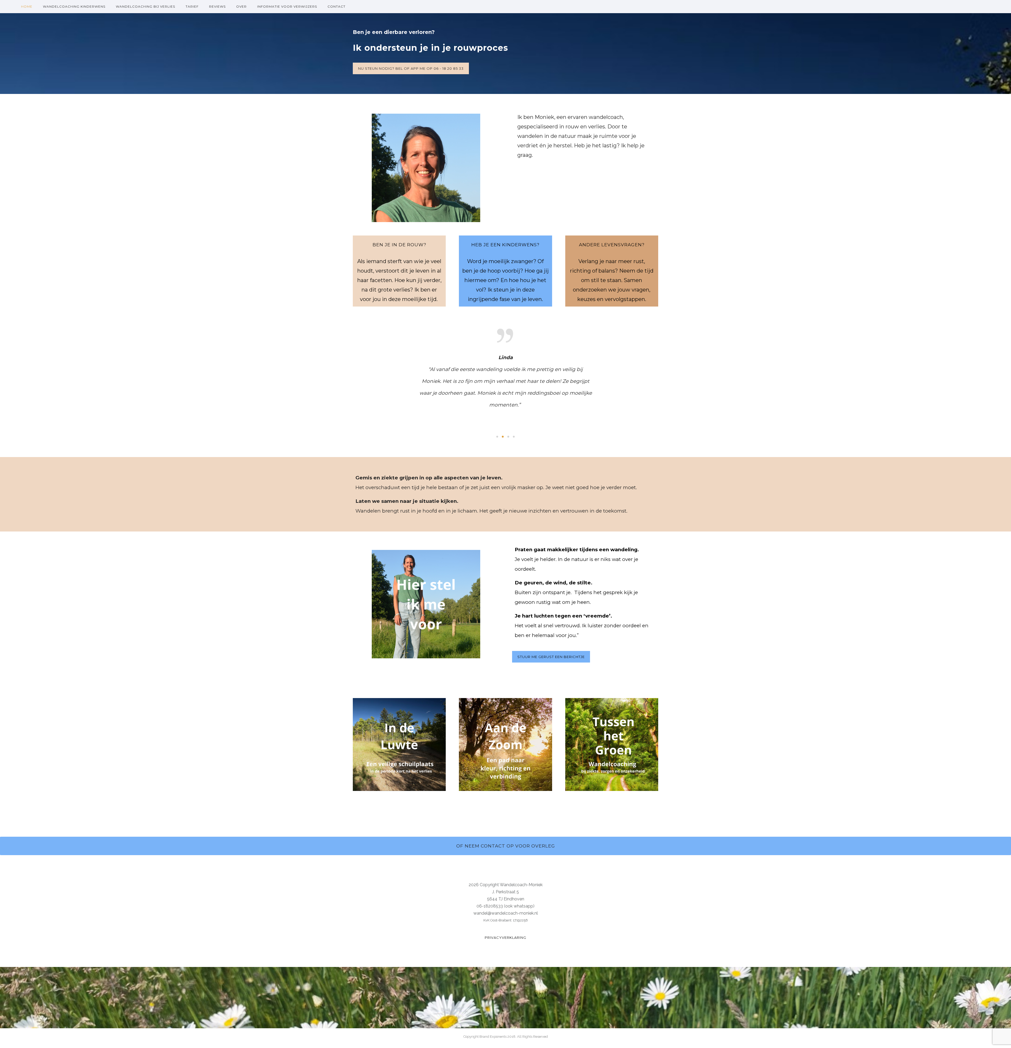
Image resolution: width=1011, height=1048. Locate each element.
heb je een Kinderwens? (505, 244)
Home (26, 6)
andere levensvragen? (612, 244)
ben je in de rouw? (399, 244)
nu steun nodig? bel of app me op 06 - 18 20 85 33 (411, 68)
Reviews (217, 6)
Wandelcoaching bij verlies (145, 6)
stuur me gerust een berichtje (551, 657)
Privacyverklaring (505, 937)
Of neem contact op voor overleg (505, 846)
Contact (336, 6)
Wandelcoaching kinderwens (74, 6)
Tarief (192, 6)
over (241, 6)
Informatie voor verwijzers (287, 6)
